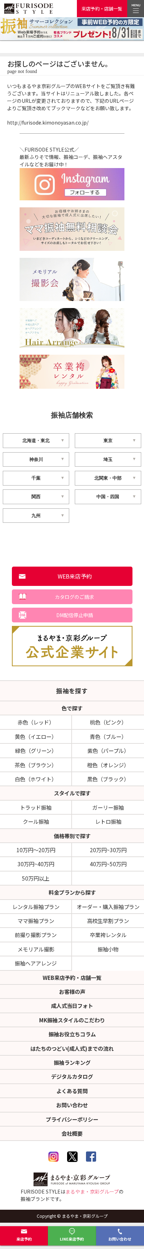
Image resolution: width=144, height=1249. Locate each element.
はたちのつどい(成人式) (72, 1048)
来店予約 (24, 1239)
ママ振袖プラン (35, 920)
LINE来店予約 (72, 1239)
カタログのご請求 (74, 596)
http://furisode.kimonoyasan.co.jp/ (47, 122)
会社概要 (72, 1133)
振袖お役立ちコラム (72, 1034)
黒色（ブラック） (108, 779)
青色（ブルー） (108, 736)
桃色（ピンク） (108, 722)
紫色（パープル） (108, 750)
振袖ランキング (72, 1062)
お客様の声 (72, 991)
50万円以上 (35, 878)
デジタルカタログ (72, 1076)
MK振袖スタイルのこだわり (72, 1020)
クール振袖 (36, 821)
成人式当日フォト (72, 1005)
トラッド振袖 (35, 807)
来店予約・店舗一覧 (101, 8)
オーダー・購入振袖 (108, 906)
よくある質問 (72, 1091)
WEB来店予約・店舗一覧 (72, 977)
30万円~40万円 (35, 864)
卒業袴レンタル (108, 935)
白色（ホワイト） (36, 779)
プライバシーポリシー (72, 1119)
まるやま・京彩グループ (92, 1191)
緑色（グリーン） (36, 750)
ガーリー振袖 (108, 807)
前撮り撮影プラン (36, 935)
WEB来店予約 (75, 576)
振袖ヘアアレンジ (36, 963)
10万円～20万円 (35, 850)
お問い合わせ (119, 1239)
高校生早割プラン (108, 920)
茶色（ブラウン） (36, 765)
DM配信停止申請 (74, 615)
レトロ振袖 (108, 821)
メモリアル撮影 (35, 949)
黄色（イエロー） (36, 736)
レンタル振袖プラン (35, 906)
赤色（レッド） (35, 722)
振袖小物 (108, 949)
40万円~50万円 (108, 864)
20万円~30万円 (108, 850)
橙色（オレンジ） (108, 765)
